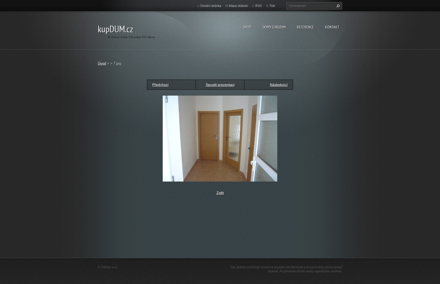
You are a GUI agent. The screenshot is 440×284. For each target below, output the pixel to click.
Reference (305, 26)
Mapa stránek (238, 6)
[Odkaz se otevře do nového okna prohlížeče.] (220, 138)
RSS (258, 6)
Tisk (272, 6)
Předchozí (160, 85)
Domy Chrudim (274, 26)
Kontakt (332, 26)
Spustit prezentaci (220, 85)
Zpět (220, 193)
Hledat (337, 6)
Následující (279, 85)
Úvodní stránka (210, 6)
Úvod (247, 26)
